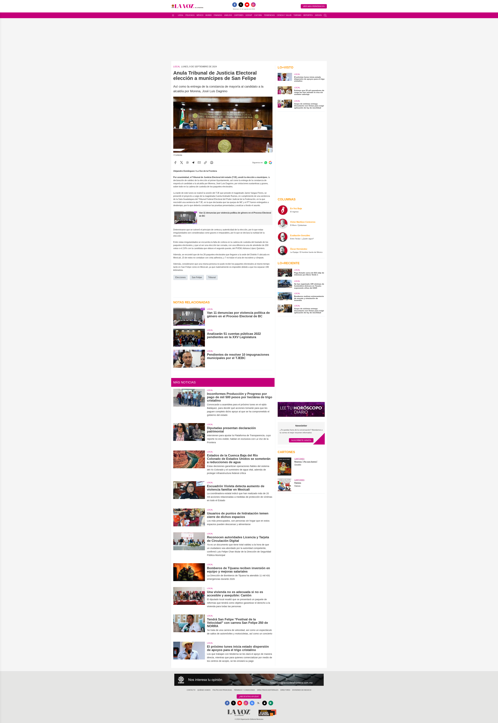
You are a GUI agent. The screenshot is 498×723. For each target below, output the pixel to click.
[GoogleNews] (252, 703)
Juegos (318, 15)
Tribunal (212, 277)
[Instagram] (253, 4)
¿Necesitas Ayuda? (249, 696)
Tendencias (269, 15)
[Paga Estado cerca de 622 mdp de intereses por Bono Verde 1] (285, 273)
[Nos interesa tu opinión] (249, 680)
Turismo (297, 15)
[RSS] (258, 703)
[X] (240, 4)
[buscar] (325, 15)
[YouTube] (247, 4)
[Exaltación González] (283, 237)
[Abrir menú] (173, 15)
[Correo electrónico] (199, 162)
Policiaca (190, 15)
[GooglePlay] (270, 703)
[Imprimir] (212, 162)
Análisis (228, 15)
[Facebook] (234, 4)
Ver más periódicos (314, 6)
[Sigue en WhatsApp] (266, 162)
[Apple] (264, 703)
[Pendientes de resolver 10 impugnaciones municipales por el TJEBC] (189, 358)
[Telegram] (193, 162)
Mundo (208, 15)
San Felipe (197, 277)
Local (180, 15)
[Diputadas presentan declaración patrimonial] (189, 435)
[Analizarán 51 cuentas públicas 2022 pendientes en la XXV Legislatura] (189, 338)
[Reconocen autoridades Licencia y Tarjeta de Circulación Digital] (189, 546)
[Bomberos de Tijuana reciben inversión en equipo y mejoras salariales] (189, 573)
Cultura (258, 15)
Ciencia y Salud (284, 15)
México (200, 15)
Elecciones (180, 277)
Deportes (308, 15)
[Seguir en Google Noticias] (270, 162)
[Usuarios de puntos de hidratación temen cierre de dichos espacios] (189, 518)
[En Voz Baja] (283, 210)
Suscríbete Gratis (301, 440)
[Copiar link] (205, 162)
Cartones (238, 15)
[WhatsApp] (187, 162)
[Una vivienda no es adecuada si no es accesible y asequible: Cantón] (189, 599)
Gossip (248, 15)
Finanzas (218, 15)
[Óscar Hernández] (283, 250)
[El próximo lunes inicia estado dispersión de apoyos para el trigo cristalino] (189, 654)
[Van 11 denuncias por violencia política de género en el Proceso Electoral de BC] (189, 317)
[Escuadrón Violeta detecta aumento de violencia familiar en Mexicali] (189, 493)
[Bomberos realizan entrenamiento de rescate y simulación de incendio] (285, 296)
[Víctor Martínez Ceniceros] (283, 223)
